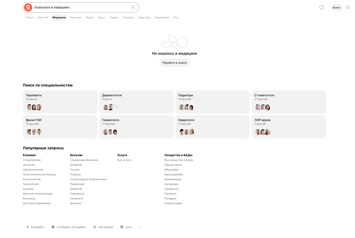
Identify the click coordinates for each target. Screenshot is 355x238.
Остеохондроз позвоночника (88, 179)
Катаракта (76, 198)
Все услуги (124, 160)
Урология (29, 164)
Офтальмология (33, 169)
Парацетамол (173, 164)
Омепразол (171, 188)
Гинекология (31, 184)
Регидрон (170, 198)
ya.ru (129, 227)
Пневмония (77, 184)
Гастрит (75, 169)
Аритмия (75, 203)
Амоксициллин (173, 174)
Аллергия (76, 164)
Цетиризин (171, 184)
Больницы (29, 198)
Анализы (28, 188)
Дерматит (76, 188)
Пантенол (170, 193)
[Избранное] (321, 7)
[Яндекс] (28, 7)
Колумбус (37, 227)
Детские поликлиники (37, 203)
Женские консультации (37, 193)
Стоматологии (32, 160)
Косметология (32, 179)
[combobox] (80, 7)
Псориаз (75, 174)
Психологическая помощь (39, 174)
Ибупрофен (171, 169)
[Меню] (347, 7)
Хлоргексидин (173, 203)
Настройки (105, 227)
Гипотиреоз (77, 193)
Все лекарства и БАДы (178, 160)
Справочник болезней (84, 160)
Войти (336, 7)
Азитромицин (172, 179)
